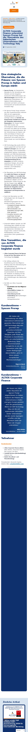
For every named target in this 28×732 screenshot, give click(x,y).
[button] (14, 7)
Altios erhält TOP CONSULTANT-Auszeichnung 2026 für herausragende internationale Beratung (13, 723)
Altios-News (12, 18)
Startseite (5, 18)
